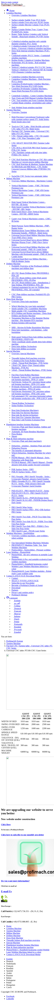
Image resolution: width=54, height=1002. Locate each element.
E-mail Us (6, 891)
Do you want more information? (15, 881)
